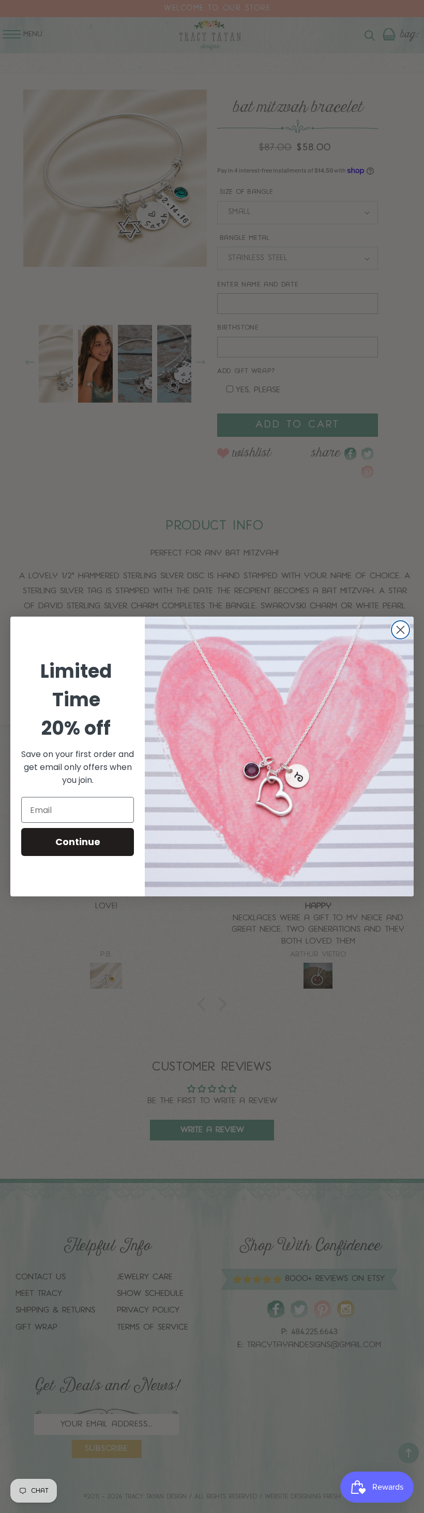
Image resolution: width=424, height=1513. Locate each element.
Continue (77, 841)
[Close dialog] (400, 630)
